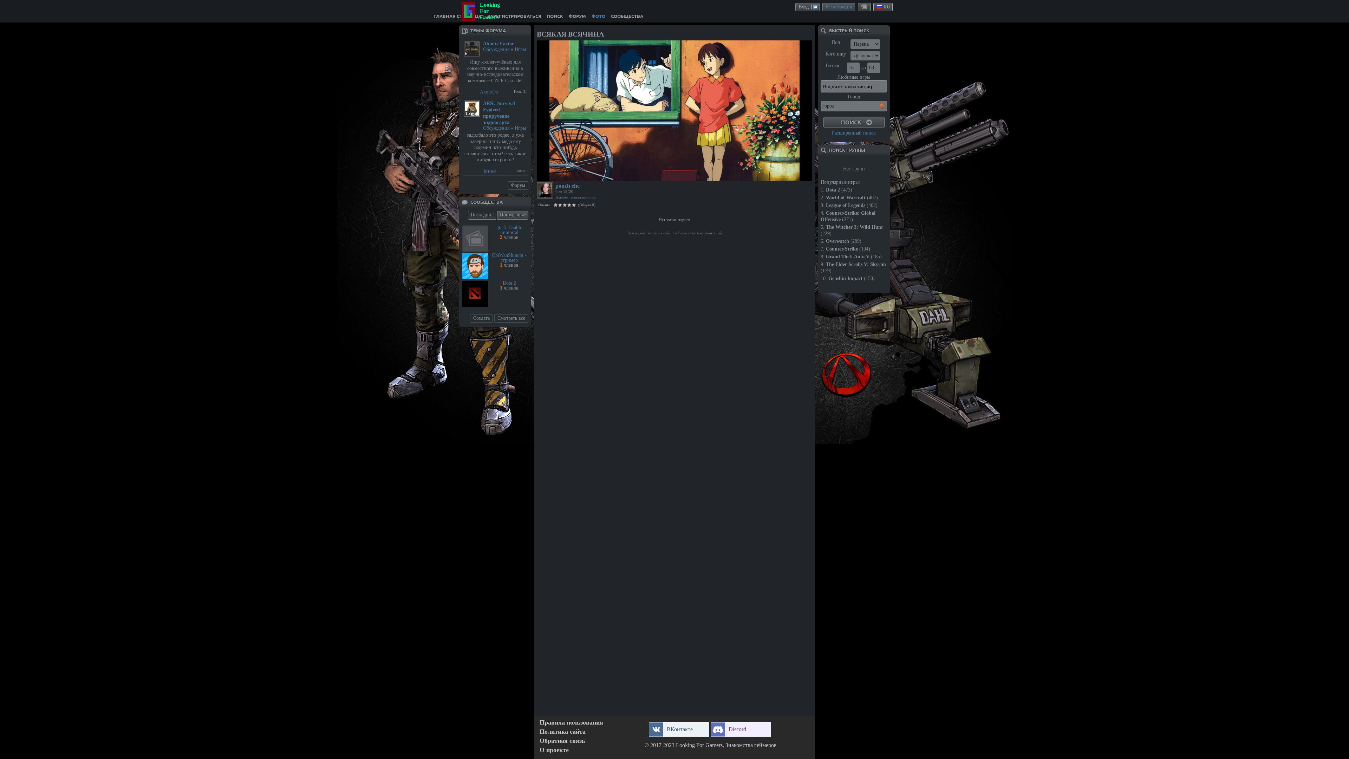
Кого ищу (836, 54)
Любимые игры (854, 77)
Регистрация (839, 6)
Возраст (834, 65)
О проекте (554, 750)
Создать (481, 318)
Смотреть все (511, 318)
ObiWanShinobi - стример (509, 258)
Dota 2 (509, 283)
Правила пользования (571, 722)
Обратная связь (562, 741)
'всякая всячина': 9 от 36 (564, 175)
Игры (520, 49)
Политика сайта (563, 731)
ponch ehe (567, 186)
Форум (518, 185)
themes (864, 6)
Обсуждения (496, 49)
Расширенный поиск (854, 133)
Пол (836, 42)
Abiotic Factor (498, 43)
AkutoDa (489, 92)
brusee (490, 171)
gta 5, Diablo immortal (509, 230)
